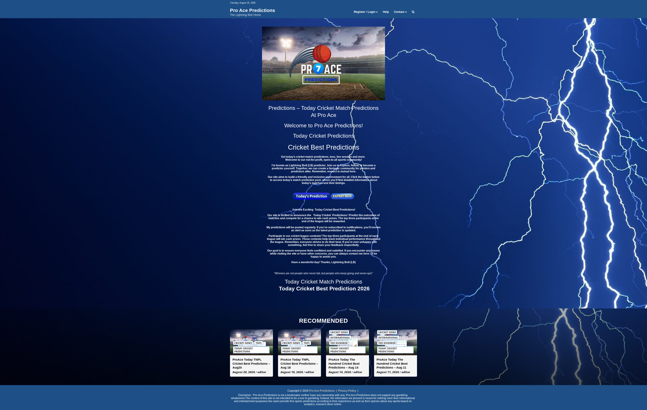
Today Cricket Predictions (243, 350)
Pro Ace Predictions (252, 10)
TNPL (259, 343)
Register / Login (364, 11)
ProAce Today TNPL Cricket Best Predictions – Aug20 (251, 363)
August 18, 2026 (292, 372)
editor (261, 372)
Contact (399, 11)
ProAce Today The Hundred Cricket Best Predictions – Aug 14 (344, 363)
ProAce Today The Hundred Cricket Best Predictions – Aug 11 (392, 363)
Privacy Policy (347, 390)
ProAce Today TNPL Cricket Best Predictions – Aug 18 (299, 363)
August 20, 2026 (244, 372)
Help (386, 11)
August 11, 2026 (388, 372)
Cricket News (243, 343)
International (340, 337)
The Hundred (339, 343)
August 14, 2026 (340, 372)
